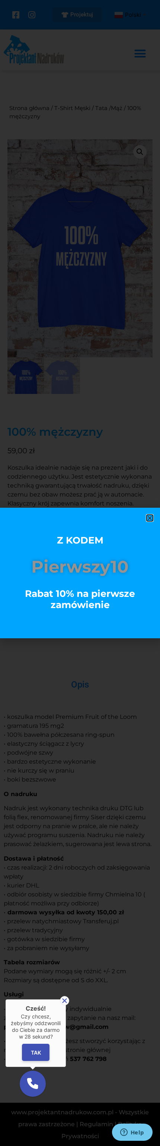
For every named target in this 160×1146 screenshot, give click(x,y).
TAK (36, 1052)
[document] (80, 573)
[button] (150, 518)
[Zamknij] (64, 1000)
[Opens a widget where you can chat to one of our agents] (132, 1133)
